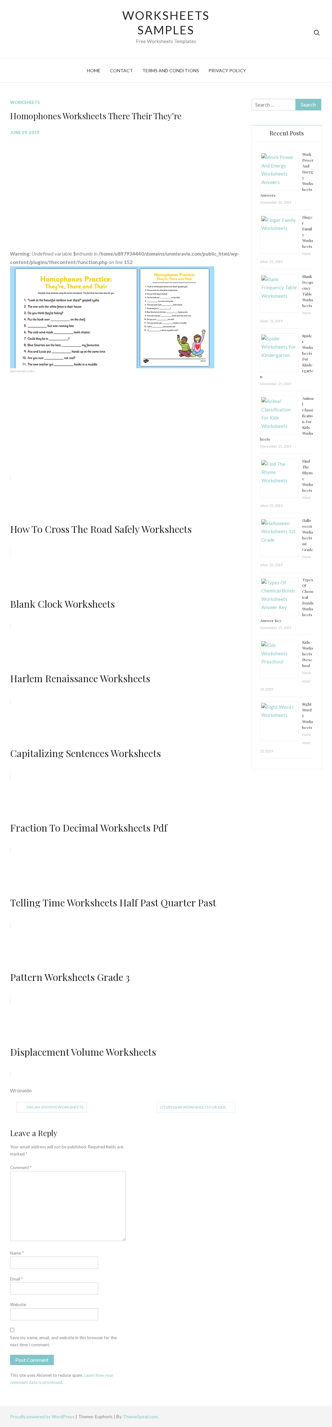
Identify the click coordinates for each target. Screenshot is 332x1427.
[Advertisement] (126, 188)
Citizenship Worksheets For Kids (193, 1107)
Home (94, 70)
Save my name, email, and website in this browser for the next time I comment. (63, 1341)
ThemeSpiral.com (140, 1416)
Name (17, 1253)
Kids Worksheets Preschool (307, 653)
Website (18, 1304)
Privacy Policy (227, 70)
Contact (121, 70)
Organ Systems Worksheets (54, 1107)
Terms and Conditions (170, 70)
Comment (20, 1167)
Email (16, 1279)
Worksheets (25, 102)
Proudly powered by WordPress (43, 1416)
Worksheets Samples (166, 22)
